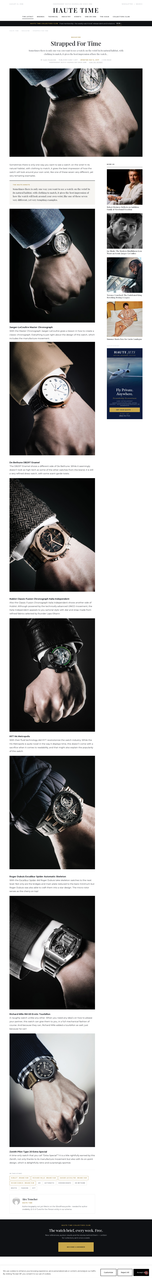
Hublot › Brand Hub (20, 1178)
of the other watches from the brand (65, 470)
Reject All (125, 1272)
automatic (49, 1183)
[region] (76, 1271)
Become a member (76, 1247)
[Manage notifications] (146, 1273)
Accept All (141, 1272)
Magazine (26, 31)
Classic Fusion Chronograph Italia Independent (43, 602)
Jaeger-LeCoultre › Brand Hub (73, 1178)
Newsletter (127, 4)
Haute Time (14, 31)
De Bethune (80, 1183)
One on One (90, 16)
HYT (34, 1188)
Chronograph (64, 1183)
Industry (66, 16)
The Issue (104, 16)
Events (77, 16)
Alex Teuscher (49, 60)
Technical (53, 16)
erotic (14, 1188)
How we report (96, 62)
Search (139, 4)
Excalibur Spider (27, 880)
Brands (41, 16)
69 (39, 1183)
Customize (108, 1272)
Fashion (24, 1188)
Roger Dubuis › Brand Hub (22, 1183)
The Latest (27, 16)
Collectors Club (121, 16)
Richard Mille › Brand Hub (44, 1178)
